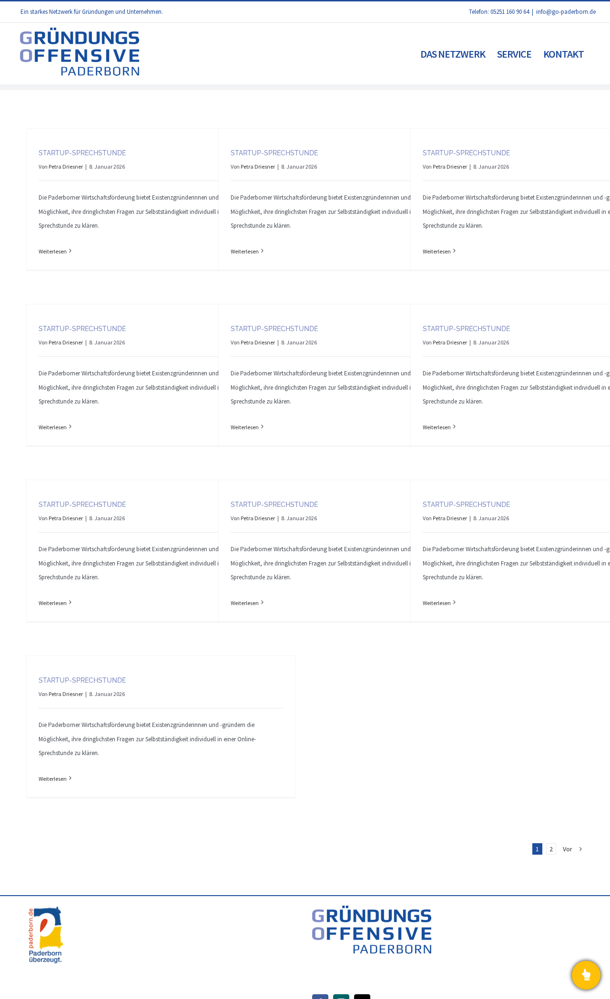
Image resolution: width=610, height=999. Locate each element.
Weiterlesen (53, 251)
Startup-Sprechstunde (82, 153)
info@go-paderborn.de (566, 12)
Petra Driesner (66, 166)
